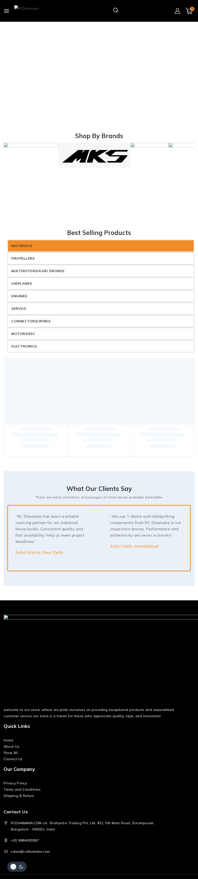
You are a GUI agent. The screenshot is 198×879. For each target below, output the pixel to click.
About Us (11, 751)
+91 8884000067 (25, 845)
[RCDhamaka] (38, 11)
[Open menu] (6, 11)
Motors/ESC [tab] (23, 334)
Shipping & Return (19, 801)
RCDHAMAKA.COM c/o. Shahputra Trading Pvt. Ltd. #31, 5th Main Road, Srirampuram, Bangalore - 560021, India (82, 831)
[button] (35, 453)
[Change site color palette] (17, 867)
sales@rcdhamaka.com (30, 856)
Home (8, 745)
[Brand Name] (31, 158)
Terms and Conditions (22, 794)
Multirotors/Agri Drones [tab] (37, 271)
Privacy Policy (15, 788)
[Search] (116, 10)
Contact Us (13, 764)
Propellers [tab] (23, 258)
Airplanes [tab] (21, 283)
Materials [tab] (21, 246)
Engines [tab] (19, 296)
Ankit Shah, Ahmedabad (134, 551)
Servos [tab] (18, 308)
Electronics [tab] (24, 346)
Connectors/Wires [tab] (30, 321)
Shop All (11, 758)
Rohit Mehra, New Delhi (39, 557)
